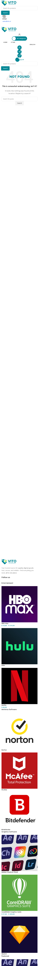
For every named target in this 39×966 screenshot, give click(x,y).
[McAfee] (20, 770)
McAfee (4, 790)
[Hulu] (20, 646)
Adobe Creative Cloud (10, 872)
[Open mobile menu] (20, 24)
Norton (4, 750)
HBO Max (5, 623)
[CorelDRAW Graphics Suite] (20, 893)
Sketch (4, 954)
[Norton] (20, 731)
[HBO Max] (20, 604)
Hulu (3, 665)
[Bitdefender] (20, 810)
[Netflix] (20, 686)
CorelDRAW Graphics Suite (11, 912)
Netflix (4, 705)
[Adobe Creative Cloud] (20, 853)
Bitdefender (6, 830)
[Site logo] (9, 3)
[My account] (20, 34)
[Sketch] (20, 935)
